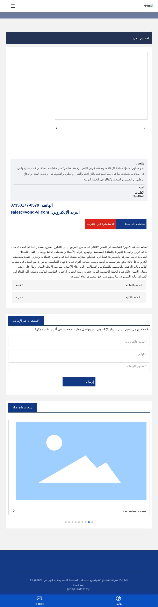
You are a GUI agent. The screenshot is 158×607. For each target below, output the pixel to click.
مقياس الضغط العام (134, 510)
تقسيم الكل (141, 38)
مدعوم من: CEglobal (43, 580)
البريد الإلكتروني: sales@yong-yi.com (45, 212)
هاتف (118, 603)
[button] (92, 522)
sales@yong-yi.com (39, 603)
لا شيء (19, 285)
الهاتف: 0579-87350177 (31, 205)
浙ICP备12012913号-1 (79, 589)
